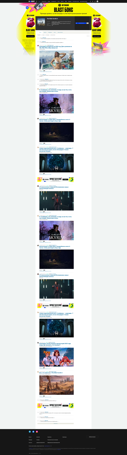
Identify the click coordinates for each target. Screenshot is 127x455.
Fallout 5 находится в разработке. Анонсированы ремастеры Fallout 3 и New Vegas (53, 38)
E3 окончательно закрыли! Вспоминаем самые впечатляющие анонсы (53, 187)
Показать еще (55, 423)
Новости (45, 32)
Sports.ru (31, 448)
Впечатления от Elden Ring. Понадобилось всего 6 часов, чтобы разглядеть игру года (54, 120)
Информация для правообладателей (54, 442)
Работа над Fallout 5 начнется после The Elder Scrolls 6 (49, 421)
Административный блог (41, 442)
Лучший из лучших (54, 88)
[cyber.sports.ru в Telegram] (30, 432)
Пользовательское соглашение (53, 439)
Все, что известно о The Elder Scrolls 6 (50, 373)
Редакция (30, 439)
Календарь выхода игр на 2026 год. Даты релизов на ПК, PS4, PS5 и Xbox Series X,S (55, 47)
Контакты (30, 442)
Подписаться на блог (48, 71)
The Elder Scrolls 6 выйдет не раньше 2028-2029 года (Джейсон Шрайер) (52, 42)
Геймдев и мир (51, 45)
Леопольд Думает (53, 118)
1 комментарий (41, 212)
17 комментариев (42, 71)
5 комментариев (41, 174)
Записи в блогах (60, 32)
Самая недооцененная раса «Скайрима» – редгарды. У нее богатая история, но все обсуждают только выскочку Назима (56, 149)
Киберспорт (44, 37)
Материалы (50, 32)
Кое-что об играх (53, 185)
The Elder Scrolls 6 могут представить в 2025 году (48, 400)
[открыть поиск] (90, 1)
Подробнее (59, 449)
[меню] (36, 1)
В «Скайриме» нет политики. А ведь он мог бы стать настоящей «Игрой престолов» (55, 90)
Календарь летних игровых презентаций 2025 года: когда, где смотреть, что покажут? (55, 344)
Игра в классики (52, 342)
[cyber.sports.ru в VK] (33, 432)
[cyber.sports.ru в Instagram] (37, 432)
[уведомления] (92, 1)
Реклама (38, 439)
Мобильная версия (92, 436)
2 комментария (41, 115)
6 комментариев (41, 144)
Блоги (55, 32)
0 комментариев (41, 368)
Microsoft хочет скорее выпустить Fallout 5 (47, 417)
